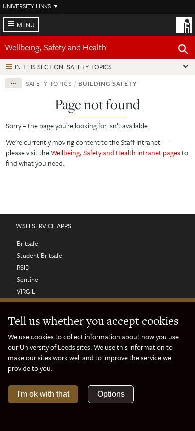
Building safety (107, 83)
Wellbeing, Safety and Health (55, 47)
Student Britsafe (39, 255)
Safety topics (49, 83)
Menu (26, 25)
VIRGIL (26, 291)
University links (27, 5)
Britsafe (27, 243)
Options (111, 394)
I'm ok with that (44, 394)
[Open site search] (183, 51)
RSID (23, 267)
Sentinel (28, 279)
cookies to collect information (75, 336)
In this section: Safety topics (63, 67)
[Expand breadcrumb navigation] (13, 83)
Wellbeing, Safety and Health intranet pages (116, 152)
